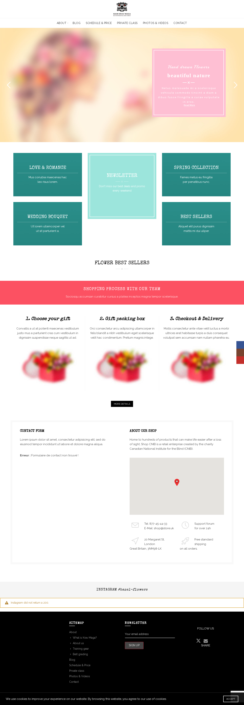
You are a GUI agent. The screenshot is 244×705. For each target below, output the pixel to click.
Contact (180, 23)
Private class (127, 23)
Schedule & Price (99, 23)
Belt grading (80, 654)
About (62, 23)
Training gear (81, 648)
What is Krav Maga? (85, 637)
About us (78, 643)
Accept (230, 699)
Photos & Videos (155, 23)
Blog (76, 23)
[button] (177, 482)
